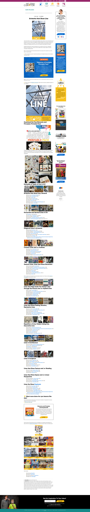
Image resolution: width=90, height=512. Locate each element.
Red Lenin (32, 253)
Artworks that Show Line (38, 18)
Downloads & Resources (64, 6)
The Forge (33, 235)
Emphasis (37, 384)
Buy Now (43, 417)
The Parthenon (34, 215)
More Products (60, 154)
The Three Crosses (35, 371)
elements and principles (33, 423)
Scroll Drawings (38, 251)
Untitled (35, 311)
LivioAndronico (36, 475)
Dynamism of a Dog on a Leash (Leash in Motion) (39, 268)
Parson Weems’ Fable (34, 295)
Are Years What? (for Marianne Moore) (37, 362)
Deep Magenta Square (37, 333)
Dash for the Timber (36, 292)
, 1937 (36, 327)
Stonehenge (29, 214)
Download (44, 75)
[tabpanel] (61, 199)
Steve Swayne (33, 474)
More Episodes (61, 181)
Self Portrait (33, 372)
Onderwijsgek (33, 476)
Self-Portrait (35, 249)
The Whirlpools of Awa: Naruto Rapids (38, 267)
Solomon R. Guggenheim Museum (38, 344)
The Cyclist (35, 269)
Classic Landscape (35, 199)
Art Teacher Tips (52, 5)
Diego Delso (33, 473)
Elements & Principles (58, 6)
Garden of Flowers (35, 370)
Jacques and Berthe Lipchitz (37, 254)
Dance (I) (32, 270)
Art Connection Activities (47, 6)
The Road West (34, 381)
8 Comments (41, 16)
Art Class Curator (29, 4)
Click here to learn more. (28, 402)
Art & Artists (40, 5)
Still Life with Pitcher (34, 250)
